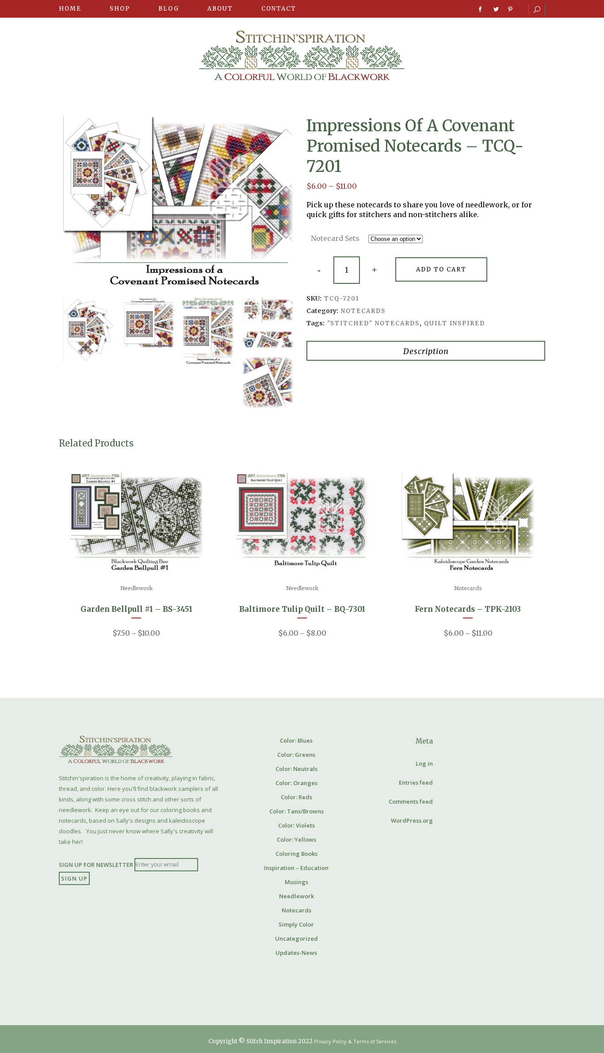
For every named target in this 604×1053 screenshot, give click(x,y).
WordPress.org (412, 820)
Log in (424, 763)
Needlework (136, 588)
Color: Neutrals (296, 769)
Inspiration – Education (296, 868)
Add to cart (441, 269)
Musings (296, 882)
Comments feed (411, 801)
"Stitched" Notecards (373, 323)
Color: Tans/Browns (296, 811)
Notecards (363, 311)
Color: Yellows (296, 839)
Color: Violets (296, 825)
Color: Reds (296, 797)
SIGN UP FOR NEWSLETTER (96, 864)
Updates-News (296, 953)
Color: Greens (296, 755)
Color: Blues (296, 740)
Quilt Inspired (454, 323)
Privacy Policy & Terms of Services (355, 1041)
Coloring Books (296, 854)
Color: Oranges (296, 783)
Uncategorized (296, 938)
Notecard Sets (335, 238)
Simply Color (296, 924)
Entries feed (416, 782)
